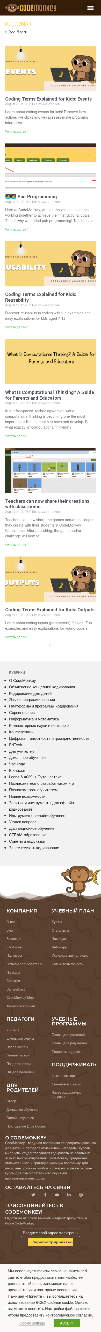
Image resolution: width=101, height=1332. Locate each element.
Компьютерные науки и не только (39, 725)
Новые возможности (27, 796)
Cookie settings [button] (32, 1323)
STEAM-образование (28, 834)
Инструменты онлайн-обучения (37, 815)
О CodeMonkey (22, 680)
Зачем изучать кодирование (34, 847)
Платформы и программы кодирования (43, 706)
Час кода (17, 763)
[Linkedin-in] (69, 1195)
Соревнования (22, 712)
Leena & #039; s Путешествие (35, 776)
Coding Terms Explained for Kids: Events (48, 99)
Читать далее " (16, 131)
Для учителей (21, 751)
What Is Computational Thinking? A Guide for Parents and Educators (49, 395)
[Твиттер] (33, 1195)
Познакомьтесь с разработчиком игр (41, 783)
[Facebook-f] (45, 1195)
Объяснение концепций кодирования (42, 686)
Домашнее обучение (27, 757)
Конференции (21, 731)
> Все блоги (16, 32)
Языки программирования (32, 699)
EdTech (15, 744)
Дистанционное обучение (31, 828)
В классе (17, 770)
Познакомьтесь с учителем (33, 789)
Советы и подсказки (27, 841)
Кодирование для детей (30, 693)
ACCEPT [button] (67, 1323)
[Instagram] (81, 1195)
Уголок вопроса (23, 821)
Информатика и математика (34, 718)
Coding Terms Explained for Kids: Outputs (50, 609)
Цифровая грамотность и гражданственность (49, 738)
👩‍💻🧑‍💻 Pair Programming (31, 196)
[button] (90, 8)
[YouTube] (57, 1195)
